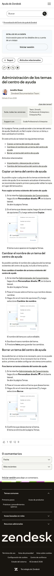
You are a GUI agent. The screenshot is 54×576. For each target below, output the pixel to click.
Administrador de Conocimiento (33, 195)
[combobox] (27, 460)
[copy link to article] (4, 68)
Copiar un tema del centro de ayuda (23, 144)
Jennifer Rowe (16, 90)
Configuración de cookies (18, 557)
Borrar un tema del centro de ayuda (23, 153)
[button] (25, 493)
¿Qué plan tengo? (45, 104)
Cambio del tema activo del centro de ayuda (27, 166)
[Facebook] (9, 68)
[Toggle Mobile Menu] (49, 4)
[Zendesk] (27, 537)
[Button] (4, 442)
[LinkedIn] (18, 68)
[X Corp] (13, 68)
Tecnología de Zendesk (30, 569)
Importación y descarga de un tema (23, 163)
